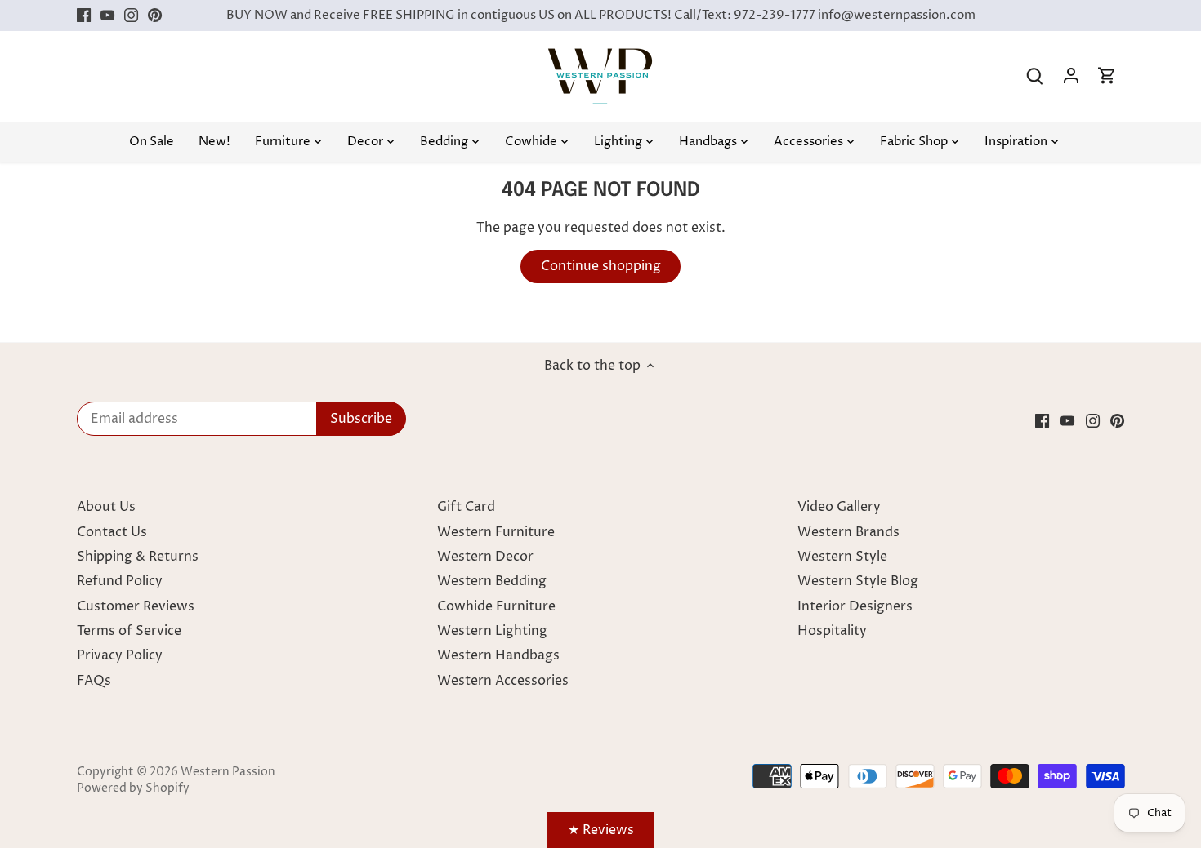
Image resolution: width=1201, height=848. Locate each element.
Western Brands (848, 532)
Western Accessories (503, 681)
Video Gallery (839, 507)
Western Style (842, 557)
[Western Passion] (600, 56)
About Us (106, 507)
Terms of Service (129, 631)
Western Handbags (498, 655)
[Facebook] (84, 15)
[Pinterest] (155, 15)
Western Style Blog (857, 581)
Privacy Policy (120, 655)
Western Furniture (496, 532)
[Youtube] (107, 15)
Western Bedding (492, 581)
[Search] (1035, 76)
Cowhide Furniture (496, 606)
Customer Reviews (135, 606)
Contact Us (112, 532)
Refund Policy (120, 581)
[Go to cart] (1107, 76)
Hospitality (832, 631)
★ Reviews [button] (601, 830)
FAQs (94, 681)
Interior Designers (855, 606)
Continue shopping (601, 266)
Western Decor (485, 557)
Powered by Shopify (133, 788)
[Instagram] (131, 15)
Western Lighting (492, 631)
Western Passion (228, 772)
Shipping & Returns (138, 557)
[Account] (1071, 76)
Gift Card (466, 507)
